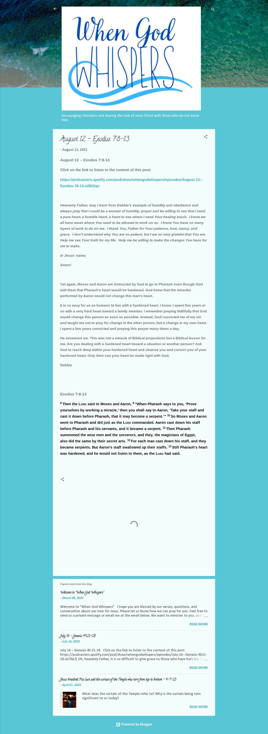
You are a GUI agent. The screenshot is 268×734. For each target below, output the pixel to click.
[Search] (213, 9)
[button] (205, 137)
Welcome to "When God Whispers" (82, 592)
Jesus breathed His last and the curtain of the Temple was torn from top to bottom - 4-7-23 (118, 679)
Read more (199, 624)
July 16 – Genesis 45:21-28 (78, 636)
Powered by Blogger (136, 724)
